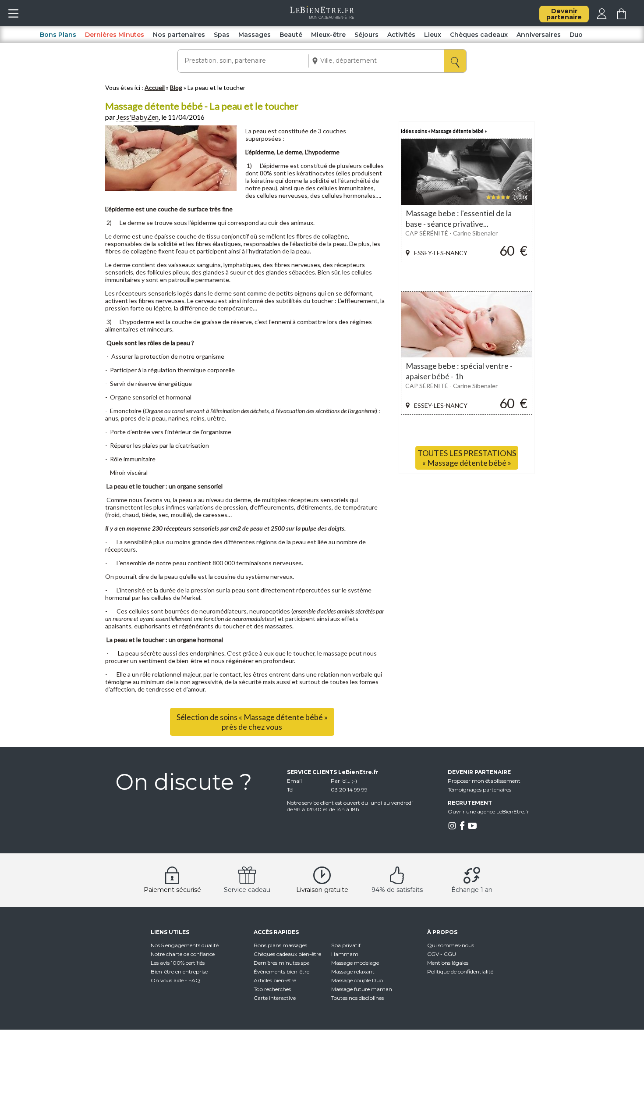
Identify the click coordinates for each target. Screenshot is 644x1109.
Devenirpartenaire (564, 14)
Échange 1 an (471, 890)
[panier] (621, 17)
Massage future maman (361, 989)
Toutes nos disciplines (357, 998)
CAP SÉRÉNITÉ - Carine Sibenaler (451, 233)
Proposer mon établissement (484, 780)
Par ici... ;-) (344, 780)
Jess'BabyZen (138, 117)
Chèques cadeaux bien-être (287, 954)
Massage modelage (355, 962)
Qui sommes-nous (450, 945)
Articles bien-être (275, 980)
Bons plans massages (280, 945)
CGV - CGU (441, 954)
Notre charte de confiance (183, 954)
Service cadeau (247, 890)
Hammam (344, 954)
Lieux (432, 35)
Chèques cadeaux (479, 35)
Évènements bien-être (281, 971)
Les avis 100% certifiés (178, 962)
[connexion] (602, 17)
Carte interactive (275, 998)
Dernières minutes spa (282, 962)
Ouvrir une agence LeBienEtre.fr (488, 811)
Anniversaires (539, 35)
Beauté (291, 35)
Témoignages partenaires (479, 789)
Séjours (366, 35)
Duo (576, 35)
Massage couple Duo (357, 980)
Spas (222, 35)
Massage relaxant (353, 971)
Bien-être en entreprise (179, 971)
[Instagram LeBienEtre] (452, 828)
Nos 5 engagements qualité (185, 945)
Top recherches (272, 989)
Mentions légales (447, 962)
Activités (401, 35)
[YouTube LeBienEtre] (472, 828)
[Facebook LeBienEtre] (462, 828)
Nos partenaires (179, 35)
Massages (254, 35)
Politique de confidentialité (460, 971)
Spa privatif (346, 945)
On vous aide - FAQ (175, 980)
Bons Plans (58, 35)
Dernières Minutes (114, 35)
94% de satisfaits (397, 890)
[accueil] (322, 17)
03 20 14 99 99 (349, 789)
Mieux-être (328, 35)
